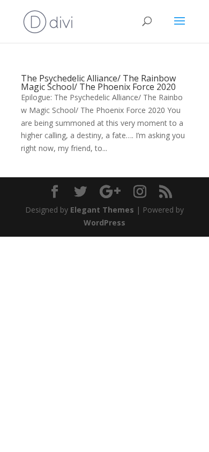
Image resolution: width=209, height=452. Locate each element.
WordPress (104, 222)
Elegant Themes (102, 210)
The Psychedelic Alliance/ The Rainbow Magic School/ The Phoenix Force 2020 (98, 82)
